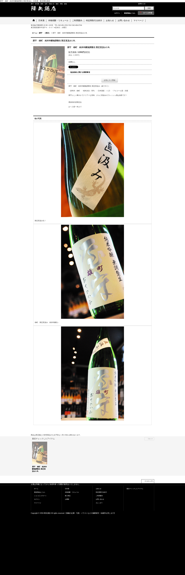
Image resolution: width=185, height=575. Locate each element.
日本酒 (67, 488)
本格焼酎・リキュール (72, 492)
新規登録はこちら (129, 13)
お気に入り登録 (109, 80)
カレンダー (99, 503)
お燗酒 (67, 499)
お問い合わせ (100, 499)
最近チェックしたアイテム (135, 488)
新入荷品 (67, 495)
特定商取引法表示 (101, 492)
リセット (150, 438)
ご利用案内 (99, 495)
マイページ (37, 503)
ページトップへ (149, 481)
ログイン (117, 13)
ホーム (36, 488)
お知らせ (98, 488)
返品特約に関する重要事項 (80, 72)
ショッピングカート (40, 495)
